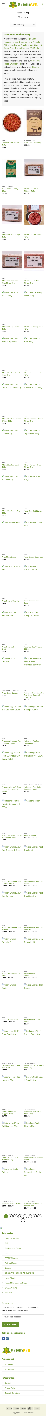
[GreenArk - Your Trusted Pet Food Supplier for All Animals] (23, 4)
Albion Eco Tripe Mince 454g (11, 328)
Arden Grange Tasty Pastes (32, 1020)
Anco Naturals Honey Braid (10, 648)
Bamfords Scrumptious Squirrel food (33, 1205)
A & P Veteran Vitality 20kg (10, 190)
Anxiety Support (30, 835)
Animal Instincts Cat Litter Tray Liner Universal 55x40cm (34, 695)
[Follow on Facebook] (3, 1338)
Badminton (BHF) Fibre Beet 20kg (11, 1066)
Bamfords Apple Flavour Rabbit (33, 1158)
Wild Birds (34, 48)
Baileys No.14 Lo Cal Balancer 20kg (10, 1158)
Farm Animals (34, 42)
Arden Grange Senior (10, 1019)
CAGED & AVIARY (12, 1238)
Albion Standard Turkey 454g (11, 512)
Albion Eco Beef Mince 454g (33, 236)
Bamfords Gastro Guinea (11, 1203)
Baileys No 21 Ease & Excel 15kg (32, 1113)
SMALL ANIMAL (11, 1288)
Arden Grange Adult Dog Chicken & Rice (11, 882)
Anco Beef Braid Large (33, 511)
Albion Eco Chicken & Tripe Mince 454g (10, 282)
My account (9, 1369)
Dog (6, 1253)
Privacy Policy (10, 1388)
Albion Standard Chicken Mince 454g (33, 420)
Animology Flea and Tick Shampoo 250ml (11, 742)
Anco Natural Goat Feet (33, 557)
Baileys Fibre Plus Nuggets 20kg (9, 1113)
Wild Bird (8, 1293)
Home (19, 13)
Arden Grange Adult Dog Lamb (33, 882)
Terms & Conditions (12, 1393)
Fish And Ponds (11, 1263)
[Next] (23, 1220)
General (35, 67)
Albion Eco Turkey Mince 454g (33, 328)
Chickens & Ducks (12, 45)
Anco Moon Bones (9, 557)
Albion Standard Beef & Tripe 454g (11, 374)
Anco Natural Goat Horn (11, 601)
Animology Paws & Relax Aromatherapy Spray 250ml (11, 789)
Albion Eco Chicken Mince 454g (31, 282)
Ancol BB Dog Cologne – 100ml (33, 648)
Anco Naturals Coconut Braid (33, 602)
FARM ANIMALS (11, 1258)
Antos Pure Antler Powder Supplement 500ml (12, 836)
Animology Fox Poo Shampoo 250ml (31, 742)
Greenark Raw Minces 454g (10, 144)
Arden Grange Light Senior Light (31, 974)
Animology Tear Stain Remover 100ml (32, 788)
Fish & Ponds (21, 48)
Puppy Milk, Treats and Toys (16, 1283)
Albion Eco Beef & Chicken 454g (31, 190)
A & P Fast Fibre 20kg (32, 143)
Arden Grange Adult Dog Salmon (11, 928)
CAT (6, 1243)
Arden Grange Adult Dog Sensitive (33, 928)
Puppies (7, 42)
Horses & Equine (19, 42)
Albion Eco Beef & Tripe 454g (11, 236)
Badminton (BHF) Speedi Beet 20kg (34, 1066)
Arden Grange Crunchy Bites (11, 974)
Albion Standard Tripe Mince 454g (32, 466)
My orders (9, 1364)
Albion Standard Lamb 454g (10, 466)
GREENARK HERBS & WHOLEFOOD (19, 1273)
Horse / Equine (10, 1278)
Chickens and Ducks (13, 1248)
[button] (3, 4)
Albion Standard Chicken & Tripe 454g (11, 420)
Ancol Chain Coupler (10, 693)
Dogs (28, 39)
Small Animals (27, 45)
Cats (34, 39)
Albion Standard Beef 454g (32, 374)
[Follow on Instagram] (7, 1338)
